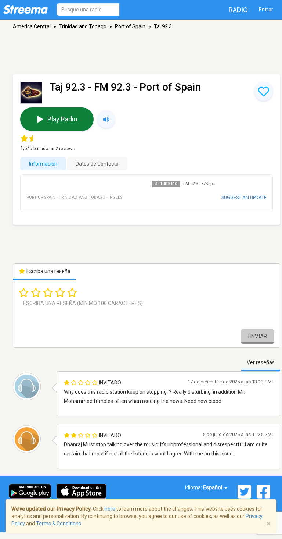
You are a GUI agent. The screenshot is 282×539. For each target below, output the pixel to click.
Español (213, 487)
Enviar (257, 336)
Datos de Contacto (97, 164)
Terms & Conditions (58, 523)
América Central (32, 26)
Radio (238, 10)
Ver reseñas (261, 362)
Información (43, 164)
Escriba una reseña (47, 271)
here (110, 509)
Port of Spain (130, 26)
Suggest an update (244, 197)
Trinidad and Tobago (82, 26)
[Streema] (25, 9)
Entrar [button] (266, 10)
